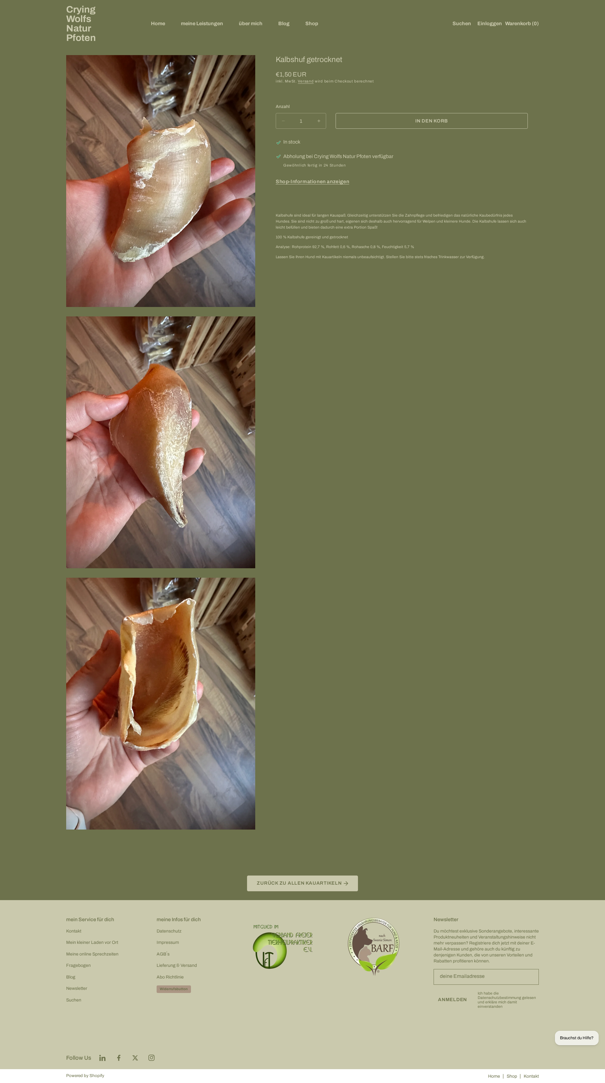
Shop (512, 1076)
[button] (460, 23)
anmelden (452, 999)
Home (494, 1076)
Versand (306, 81)
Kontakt (531, 1076)
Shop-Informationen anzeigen (312, 181)
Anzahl (283, 106)
